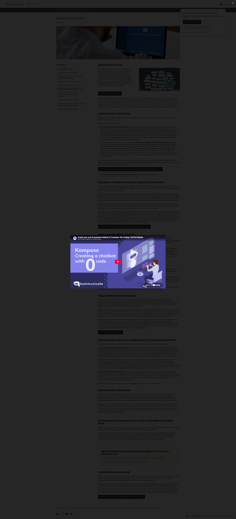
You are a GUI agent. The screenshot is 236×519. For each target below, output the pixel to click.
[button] (233, 3)
